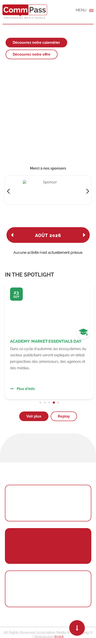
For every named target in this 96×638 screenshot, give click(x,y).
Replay (64, 416)
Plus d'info (25, 389)
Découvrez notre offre (31, 54)
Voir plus (33, 416)
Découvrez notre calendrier (36, 42)
